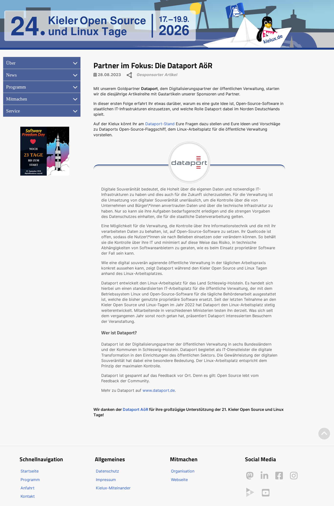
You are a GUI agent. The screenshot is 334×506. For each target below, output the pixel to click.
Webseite (179, 479)
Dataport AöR (135, 409)
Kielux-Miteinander (113, 487)
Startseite (30, 471)
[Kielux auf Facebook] (279, 475)
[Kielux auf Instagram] (294, 475)
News (11, 75)
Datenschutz (107, 471)
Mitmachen (16, 98)
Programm (16, 87)
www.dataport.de (159, 390)
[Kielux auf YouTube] (265, 492)
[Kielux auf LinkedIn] (264, 475)
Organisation (182, 471)
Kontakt (28, 496)
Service (13, 110)
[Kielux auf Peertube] (250, 491)
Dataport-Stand (160, 123)
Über (10, 63)
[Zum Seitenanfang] (324, 434)
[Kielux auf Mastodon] (250, 475)
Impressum (106, 479)
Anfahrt (27, 487)
